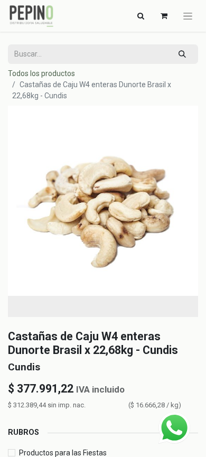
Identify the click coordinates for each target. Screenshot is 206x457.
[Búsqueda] (182, 54)
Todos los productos (41, 73)
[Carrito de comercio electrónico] (163, 15)
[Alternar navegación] (187, 15)
